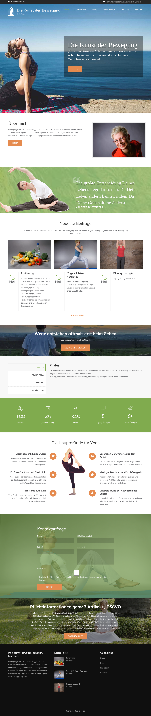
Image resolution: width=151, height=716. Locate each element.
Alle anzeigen (75, 315)
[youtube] (104, 1)
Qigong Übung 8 (123, 273)
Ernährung (27, 273)
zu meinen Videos (75, 348)
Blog (94, 9)
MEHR (75, 69)
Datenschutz (75, 636)
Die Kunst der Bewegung (39, 10)
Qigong (139, 9)
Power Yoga (109, 9)
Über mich (81, 9)
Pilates (125, 9)
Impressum (104, 668)
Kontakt (103, 672)
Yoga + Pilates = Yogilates (76, 275)
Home (66, 9)
